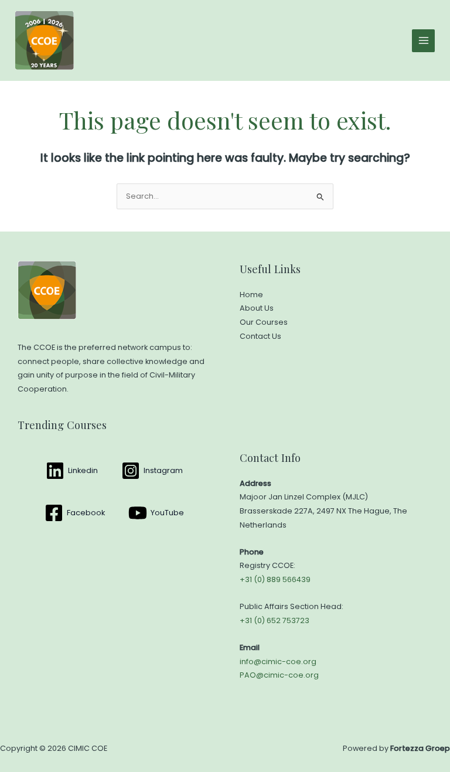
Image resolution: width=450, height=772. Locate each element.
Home (251, 295)
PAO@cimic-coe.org (279, 675)
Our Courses (264, 322)
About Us (257, 308)
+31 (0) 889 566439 (275, 579)
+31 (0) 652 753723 (274, 620)
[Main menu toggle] (423, 40)
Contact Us (260, 336)
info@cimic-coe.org (278, 661)
